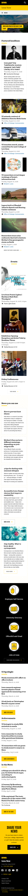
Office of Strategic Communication (14, 123)
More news (7, 522)
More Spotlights (8, 712)
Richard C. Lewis (8, 184)
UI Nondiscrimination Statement (16, 890)
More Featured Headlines (11, 250)
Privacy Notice (4, 890)
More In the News (9, 812)
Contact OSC (5, 878)
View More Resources (13, 660)
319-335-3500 (8, 866)
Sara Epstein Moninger (12, 74)
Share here (13, 847)
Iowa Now (6, 8)
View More (13, 391)
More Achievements (9, 759)
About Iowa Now (6, 881)
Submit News (5, 883)
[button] (25, 2)
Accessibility (5, 891)
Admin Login (7, 874)
